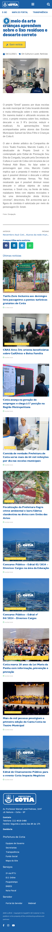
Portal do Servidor (14, 903)
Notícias (44, 54)
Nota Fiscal (11, 890)
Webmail (32, 903)
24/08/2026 (8, 572)
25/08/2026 (8, 522)
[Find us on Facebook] (3, 925)
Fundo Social (11, 856)
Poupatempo (12, 882)
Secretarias (11, 847)
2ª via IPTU (11, 873)
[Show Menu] (32, 4)
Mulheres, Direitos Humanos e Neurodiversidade (19, 658)
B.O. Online (10, 877)
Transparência (40, 12)
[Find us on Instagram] (8, 925)
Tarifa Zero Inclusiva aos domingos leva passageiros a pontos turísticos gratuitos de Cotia (25, 299)
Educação (10, 448)
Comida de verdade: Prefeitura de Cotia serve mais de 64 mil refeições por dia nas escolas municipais (26, 457)
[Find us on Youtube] (13, 925)
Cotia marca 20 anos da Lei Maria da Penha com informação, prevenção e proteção (25, 668)
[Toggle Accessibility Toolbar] (6, 20)
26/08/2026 (8, 357)
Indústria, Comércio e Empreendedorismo (25, 766)
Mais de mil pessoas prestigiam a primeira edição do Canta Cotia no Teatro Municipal (24, 722)
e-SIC (4, 12)
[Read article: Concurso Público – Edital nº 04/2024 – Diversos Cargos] (26, 594)
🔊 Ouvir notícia (14, 44)
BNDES (9, 886)
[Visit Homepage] (10, 4)
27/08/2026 (8, 308)
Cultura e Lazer (32, 54)
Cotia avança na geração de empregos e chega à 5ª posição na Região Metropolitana (23, 403)
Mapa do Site (12, 860)
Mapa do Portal (20, 12)
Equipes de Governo (15, 843)
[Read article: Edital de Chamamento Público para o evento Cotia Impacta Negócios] (26, 752)
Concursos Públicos (15, 559)
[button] (6, 245)
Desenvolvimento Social (16, 344)
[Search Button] (48, 4)
